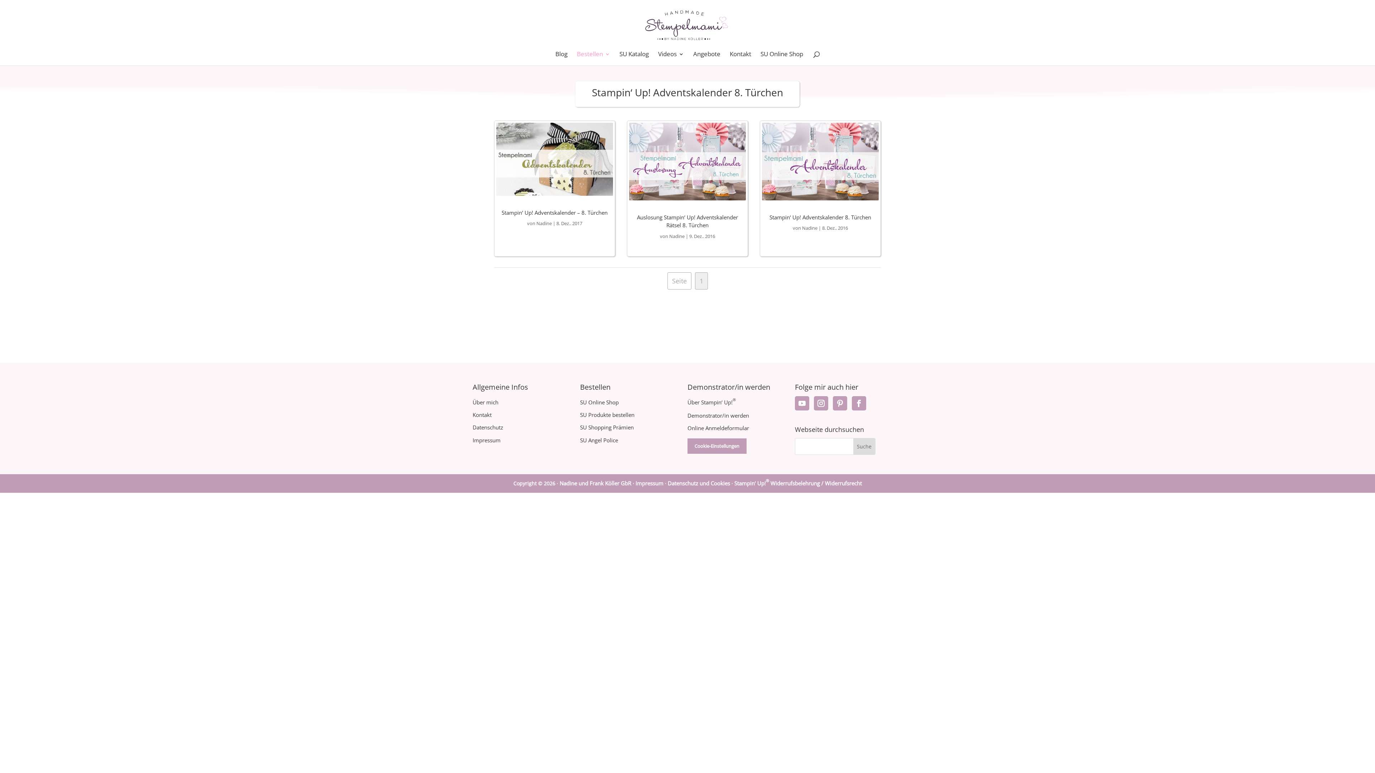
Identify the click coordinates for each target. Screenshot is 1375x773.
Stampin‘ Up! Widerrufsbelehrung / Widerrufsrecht (798, 483)
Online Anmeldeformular (718, 428)
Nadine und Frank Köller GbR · (598, 483)
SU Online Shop (782, 55)
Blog (561, 55)
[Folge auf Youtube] (802, 403)
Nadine (544, 223)
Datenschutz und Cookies (699, 483)
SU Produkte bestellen (607, 414)
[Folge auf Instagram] (821, 403)
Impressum (487, 440)
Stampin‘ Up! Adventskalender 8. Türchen (820, 217)
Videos (667, 55)
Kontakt (740, 55)
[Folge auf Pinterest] (840, 403)
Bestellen (590, 55)
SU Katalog (634, 55)
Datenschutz (488, 427)
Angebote (706, 55)
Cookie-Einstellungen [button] (717, 446)
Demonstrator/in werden (718, 415)
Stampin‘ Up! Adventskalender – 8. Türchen (555, 212)
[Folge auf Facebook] (859, 403)
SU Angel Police (599, 440)
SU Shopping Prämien (607, 427)
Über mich (485, 402)
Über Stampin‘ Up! (712, 402)
